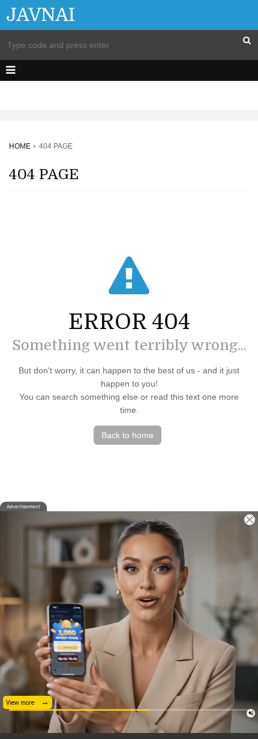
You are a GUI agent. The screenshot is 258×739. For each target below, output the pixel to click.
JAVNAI (40, 15)
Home (20, 146)
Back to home (127, 435)
